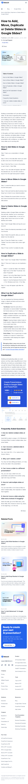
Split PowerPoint (5, 764)
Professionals (4, 703)
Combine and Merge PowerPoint (7, 767)
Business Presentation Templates (21, 720)
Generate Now (8, 645)
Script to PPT (18, 686)
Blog (16, 700)
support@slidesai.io (6, 661)
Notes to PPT (18, 683)
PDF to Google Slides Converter (7, 749)
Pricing (2, 674)
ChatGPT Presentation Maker (21, 668)
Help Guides (18, 709)
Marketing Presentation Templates (21, 726)
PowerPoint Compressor (7, 741)
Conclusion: (6, 95)
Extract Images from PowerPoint (7, 761)
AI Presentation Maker (20, 659)
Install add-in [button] (15, 402)
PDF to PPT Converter (6, 747)
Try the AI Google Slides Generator (14, 349)
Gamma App (4, 727)
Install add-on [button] (15, 397)
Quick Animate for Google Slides (21, 671)
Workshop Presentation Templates (21, 729)
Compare (3, 712)
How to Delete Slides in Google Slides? (13, 83)
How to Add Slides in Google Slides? (13, 77)
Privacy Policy (4, 686)
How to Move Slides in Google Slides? (13, 80)
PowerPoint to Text (5, 758)
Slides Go (3, 724)
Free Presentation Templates (19, 716)
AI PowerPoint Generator (21, 665)
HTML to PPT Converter (7, 755)
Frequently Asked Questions (10, 98)
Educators (3, 700)
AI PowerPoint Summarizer (7, 738)
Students (3, 706)
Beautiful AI (3, 715)
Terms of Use (4, 689)
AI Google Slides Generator (21, 662)
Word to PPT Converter (6, 752)
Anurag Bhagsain (7, 40)
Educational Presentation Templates (21, 723)
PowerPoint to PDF (5, 744)
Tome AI (3, 718)
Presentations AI (5, 721)
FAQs (2, 677)
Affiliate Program (5, 680)
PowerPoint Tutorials (20, 706)
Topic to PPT (18, 680)
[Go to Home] (2, 9)
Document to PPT (19, 689)
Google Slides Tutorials (20, 703)
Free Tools (4, 734)
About (2, 683)
